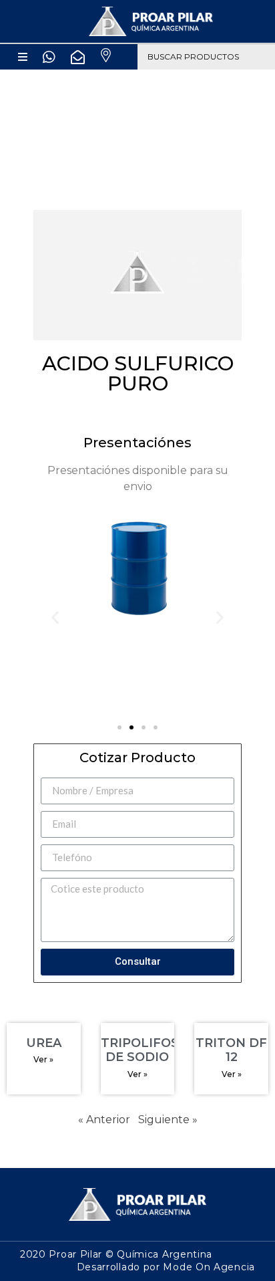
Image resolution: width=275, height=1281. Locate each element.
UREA (43, 1043)
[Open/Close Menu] (23, 56)
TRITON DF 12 (231, 1050)
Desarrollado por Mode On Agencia (166, 1267)
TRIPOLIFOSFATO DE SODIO (157, 1050)
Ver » (43, 1059)
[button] (119, 727)
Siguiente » (168, 1119)
